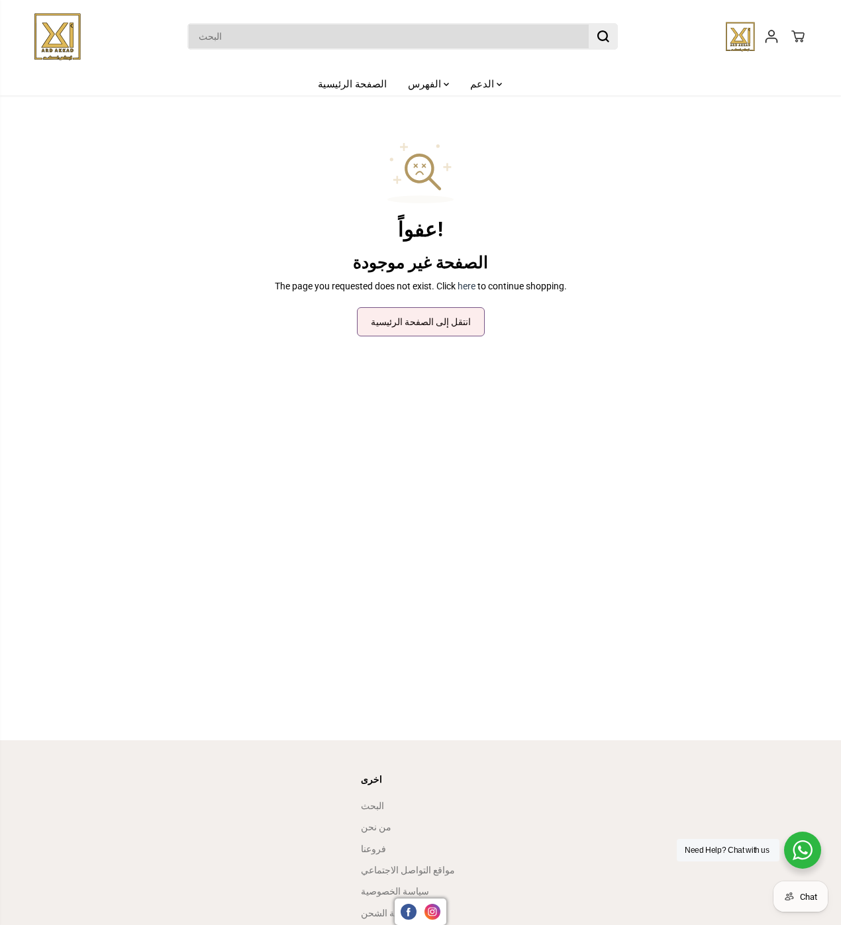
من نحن (376, 827)
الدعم (483, 84)
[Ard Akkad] (57, 36)
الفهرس (426, 84)
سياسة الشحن (388, 913)
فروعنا (373, 849)
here (466, 286)
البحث (372, 806)
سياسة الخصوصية (395, 891)
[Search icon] (603, 36)
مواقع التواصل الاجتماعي (408, 870)
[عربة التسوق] (798, 36)
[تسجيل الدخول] (771, 36)
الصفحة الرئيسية (352, 84)
